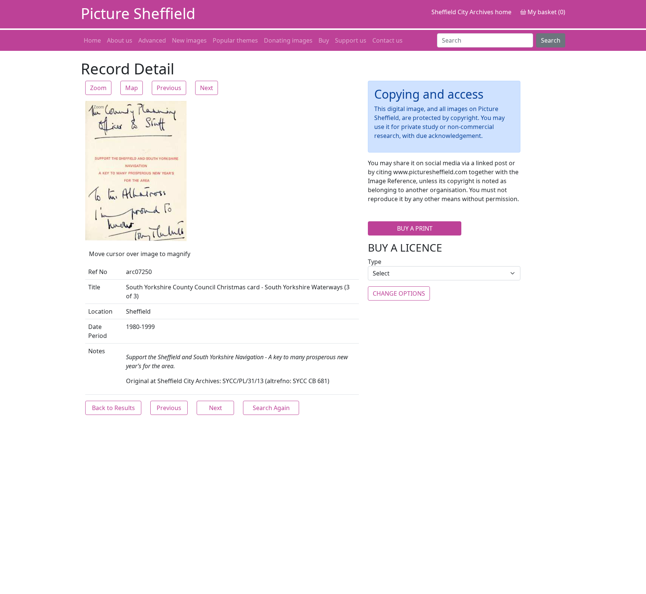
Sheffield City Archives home (471, 12)
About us (119, 40)
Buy (324, 40)
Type (374, 262)
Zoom (98, 88)
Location (100, 311)
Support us (350, 40)
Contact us (387, 40)
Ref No (97, 272)
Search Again (271, 408)
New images (189, 40)
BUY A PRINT (415, 228)
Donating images (288, 40)
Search (550, 40)
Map (131, 88)
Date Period (97, 331)
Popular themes (235, 40)
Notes (96, 351)
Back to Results (113, 408)
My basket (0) (545, 12)
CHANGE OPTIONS (399, 293)
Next (206, 88)
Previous (169, 88)
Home (92, 40)
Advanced (152, 40)
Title (94, 287)
